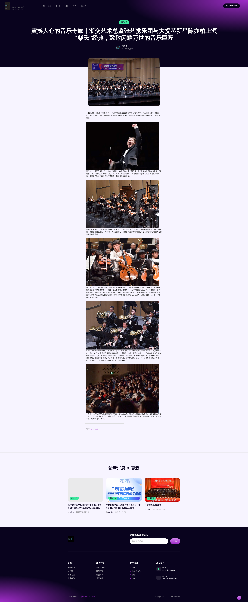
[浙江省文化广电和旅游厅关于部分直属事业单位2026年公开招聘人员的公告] (85, 490)
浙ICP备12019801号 (88, 597)
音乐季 (58, 6)
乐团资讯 (94, 429)
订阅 (175, 541)
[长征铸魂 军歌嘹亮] (162, 490)
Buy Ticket (233, 6)
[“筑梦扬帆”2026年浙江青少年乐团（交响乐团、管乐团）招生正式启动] (124, 490)
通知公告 (74, 498)
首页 (44, 6)
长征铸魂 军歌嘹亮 (153, 505)
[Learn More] (239, 598)
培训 (74, 6)
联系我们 (84, 6)
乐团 (49, 6)
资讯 (66, 6)
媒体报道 (151, 498)
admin (72, 512)
